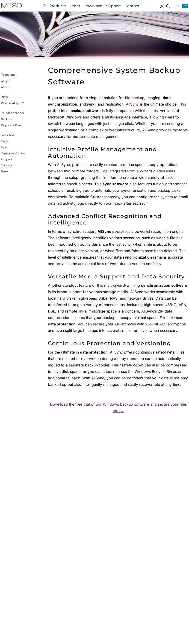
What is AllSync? (12, 103)
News (5, 141)
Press (5, 171)
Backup (6, 119)
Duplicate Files (11, 125)
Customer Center (13, 153)
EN (185, 6)
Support (6, 159)
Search (5, 147)
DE (178, 6)
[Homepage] (44, 5)
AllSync (6, 81)
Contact (6, 165)
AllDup (5, 87)
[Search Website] (168, 5)
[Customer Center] (162, 5)
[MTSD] (11, 6)
